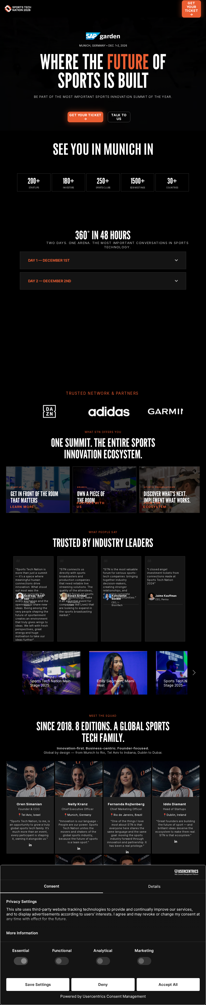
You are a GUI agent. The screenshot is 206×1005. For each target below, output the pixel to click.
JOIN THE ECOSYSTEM (154, 505)
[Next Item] (190, 411)
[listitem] (38, 489)
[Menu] (152, 9)
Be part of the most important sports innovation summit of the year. (103, 97)
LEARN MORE (22, 507)
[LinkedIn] (30, 845)
